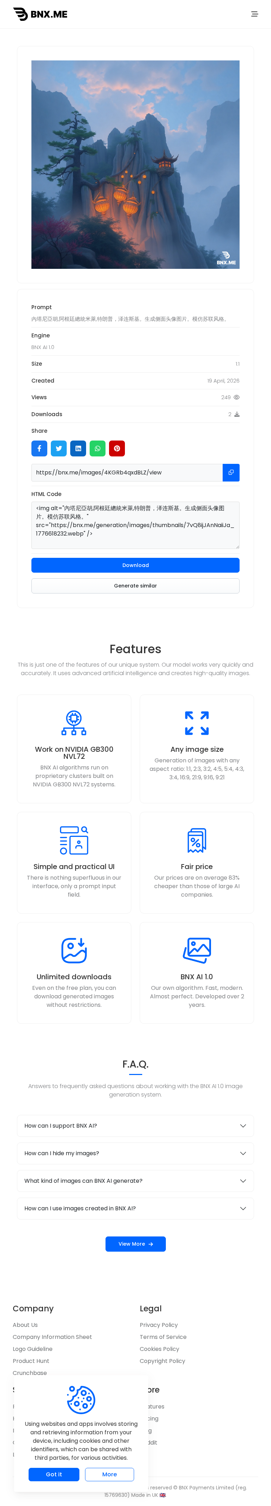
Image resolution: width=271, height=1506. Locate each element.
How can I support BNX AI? (60, 1126)
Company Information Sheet (52, 1337)
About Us (25, 1325)
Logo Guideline (33, 1349)
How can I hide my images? (61, 1153)
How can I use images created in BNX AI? (80, 1208)
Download (135, 565)
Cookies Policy (159, 1349)
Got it (54, 1474)
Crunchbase (30, 1373)
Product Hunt (31, 1361)
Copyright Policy (162, 1361)
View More (132, 1243)
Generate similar (135, 585)
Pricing (149, 1419)
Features (152, 1406)
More (109, 1474)
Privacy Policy (159, 1325)
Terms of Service (163, 1337)
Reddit (148, 1443)
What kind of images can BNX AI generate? (83, 1181)
